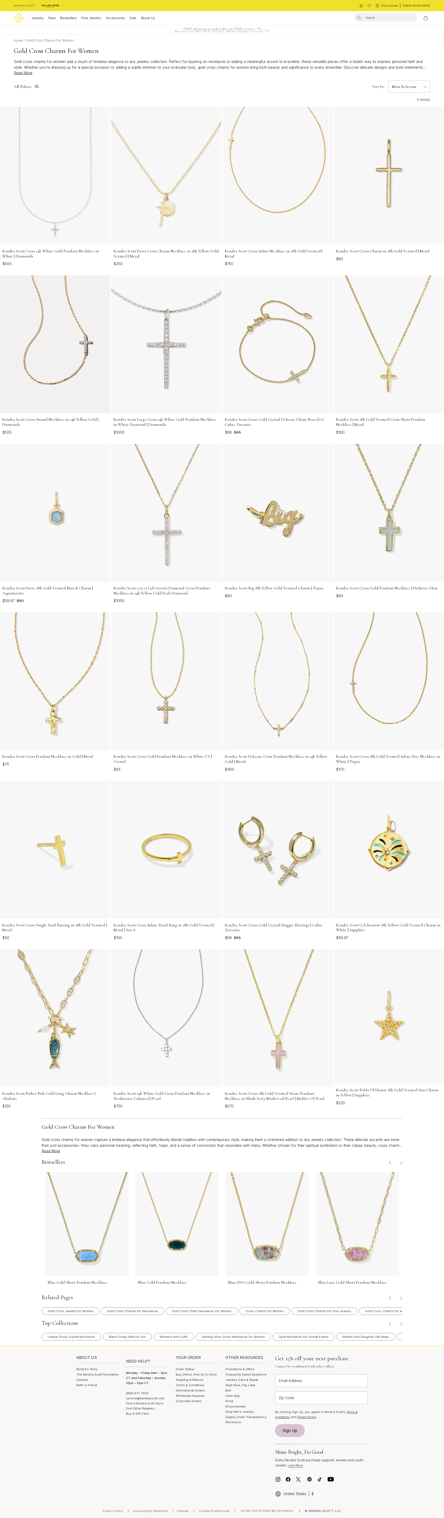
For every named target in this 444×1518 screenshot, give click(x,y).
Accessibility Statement (150, 1511)
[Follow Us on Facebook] (288, 1479)
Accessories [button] (115, 18)
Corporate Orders (189, 1401)
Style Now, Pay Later (240, 1385)
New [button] (51, 18)
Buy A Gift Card (137, 1413)
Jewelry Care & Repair (242, 1380)
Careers (82, 1380)
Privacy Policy (306, 1417)
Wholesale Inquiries (190, 1395)
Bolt (228, 1390)
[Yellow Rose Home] (50, 5)
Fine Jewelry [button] (91, 18)
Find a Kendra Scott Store (144, 1403)
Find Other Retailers (140, 1408)
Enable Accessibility (416, 5)
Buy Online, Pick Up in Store (196, 1374)
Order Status (185, 1369)
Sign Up (290, 1430)
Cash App (232, 1395)
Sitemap (183, 1511)
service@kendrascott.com (145, 1398)
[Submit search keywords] (359, 17)
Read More (23, 73)
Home (19, 40)
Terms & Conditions (190, 1385)
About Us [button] (148, 18)
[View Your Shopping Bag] (425, 18)
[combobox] (385, 17)
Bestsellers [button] (68, 18)
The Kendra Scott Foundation (97, 1374)
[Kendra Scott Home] (24, 5)
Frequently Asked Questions (246, 1374)
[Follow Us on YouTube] (330, 1479)
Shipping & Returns (190, 1380)
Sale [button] (133, 18)
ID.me (229, 1401)
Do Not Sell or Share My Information (267, 1510)
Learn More (295, 1465)
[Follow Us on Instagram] (278, 1479)
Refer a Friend (86, 1385)
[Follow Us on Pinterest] (309, 1479)
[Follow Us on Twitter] (299, 1479)
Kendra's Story (86, 1369)
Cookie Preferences (214, 1511)
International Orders (190, 1390)
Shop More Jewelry (239, 1411)
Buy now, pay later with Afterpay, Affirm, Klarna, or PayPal (219, 30)
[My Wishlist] (369, 6)
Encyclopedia (235, 1406)
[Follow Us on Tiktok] (319, 1479)
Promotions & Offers (240, 1369)
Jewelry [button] (37, 18)
